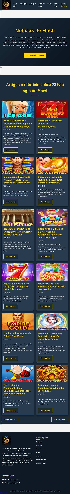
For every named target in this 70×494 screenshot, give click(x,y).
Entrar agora (4, 493)
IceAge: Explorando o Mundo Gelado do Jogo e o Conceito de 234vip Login (17, 124)
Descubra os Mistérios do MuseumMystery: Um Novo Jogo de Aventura (17, 232)
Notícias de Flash (64, 5)
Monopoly (23, 4)
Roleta (49, 4)
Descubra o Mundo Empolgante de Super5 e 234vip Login (51, 388)
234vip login (15, 5)
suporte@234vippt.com (12, 479)
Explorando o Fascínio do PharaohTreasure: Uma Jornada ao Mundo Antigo (17, 180)
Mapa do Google (41, 463)
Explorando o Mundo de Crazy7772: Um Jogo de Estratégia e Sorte (16, 286)
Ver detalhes (10, 150)
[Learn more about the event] (35, 14)
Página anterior (10, 419)
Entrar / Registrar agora (35, 55)
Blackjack (33, 4)
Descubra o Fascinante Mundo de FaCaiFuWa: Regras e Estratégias (50, 180)
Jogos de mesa (41, 5)
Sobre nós (56, 5)
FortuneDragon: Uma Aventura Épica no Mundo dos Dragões (51, 286)
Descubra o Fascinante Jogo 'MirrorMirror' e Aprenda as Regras (50, 336)
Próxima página (60, 419)
